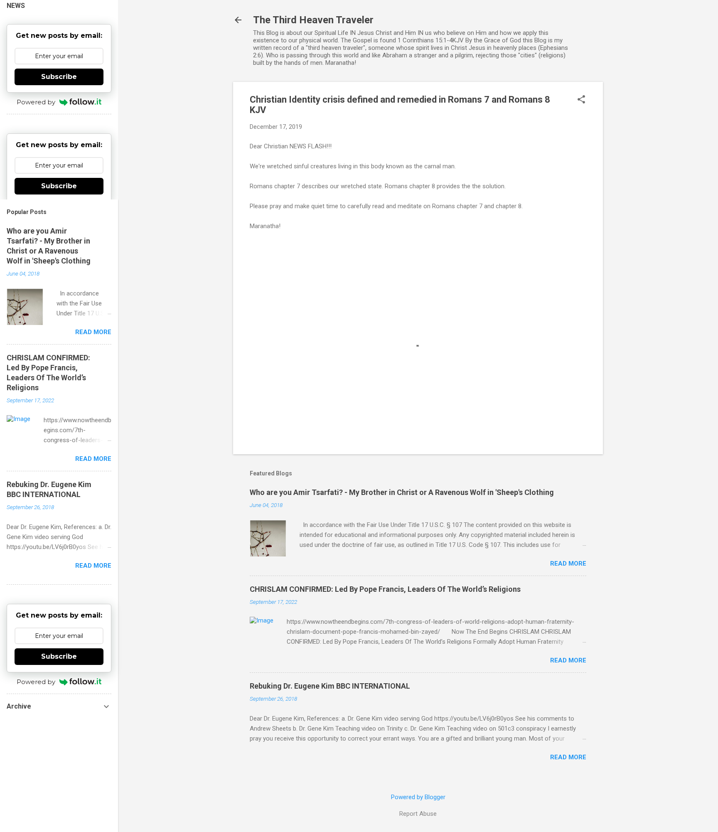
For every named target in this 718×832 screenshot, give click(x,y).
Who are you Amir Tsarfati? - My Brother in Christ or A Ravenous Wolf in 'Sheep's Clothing (402, 492)
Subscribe (59, 77)
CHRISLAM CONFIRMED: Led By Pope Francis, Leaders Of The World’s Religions (385, 589)
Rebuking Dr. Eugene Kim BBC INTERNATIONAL (330, 686)
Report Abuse (418, 813)
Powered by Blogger (418, 797)
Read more (568, 563)
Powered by (36, 102)
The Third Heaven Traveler (313, 20)
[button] (581, 100)
